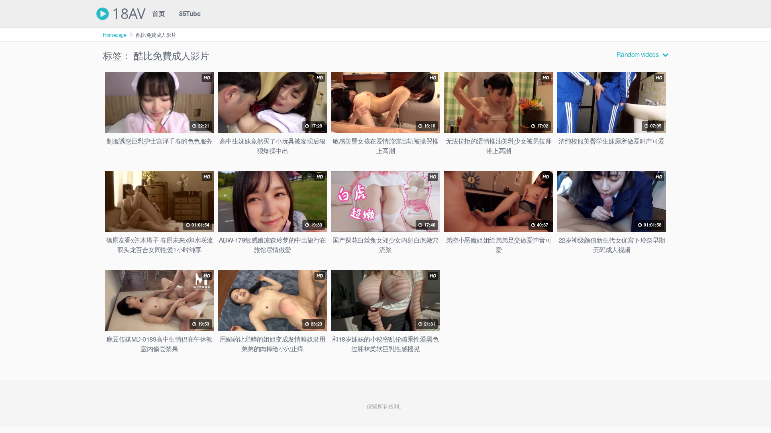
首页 (158, 13)
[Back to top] (748, 407)
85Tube (189, 13)
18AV (127, 13)
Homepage (114, 34)
